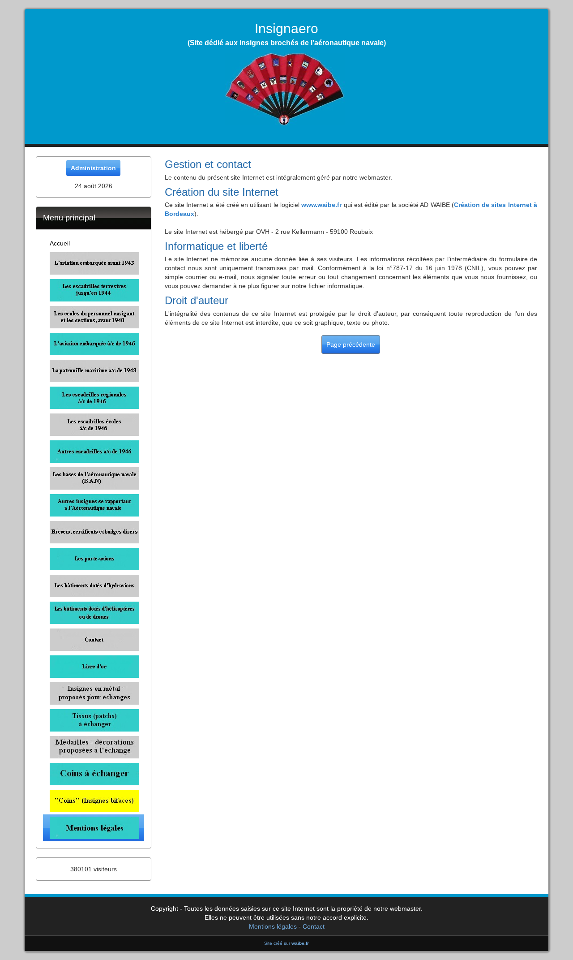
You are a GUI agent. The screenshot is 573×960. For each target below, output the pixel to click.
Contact (314, 926)
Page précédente (350, 344)
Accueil (60, 243)
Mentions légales (273, 926)
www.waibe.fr (321, 204)
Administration (93, 168)
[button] (93, 263)
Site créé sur (286, 943)
